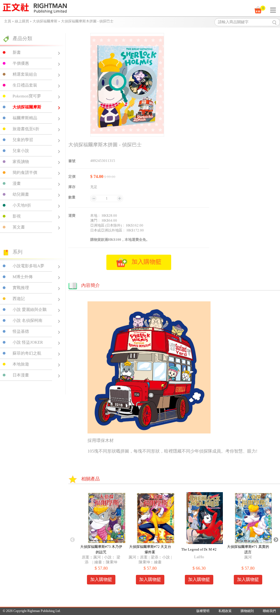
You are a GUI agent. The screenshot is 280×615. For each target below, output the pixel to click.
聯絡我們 (269, 611)
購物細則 (247, 611)
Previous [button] (72, 540)
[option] (101, 540)
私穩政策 (225, 611)
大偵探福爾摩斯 (45, 21)
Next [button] (276, 540)
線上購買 (22, 21)
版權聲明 (202, 611)
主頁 (7, 21)
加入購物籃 (101, 579)
